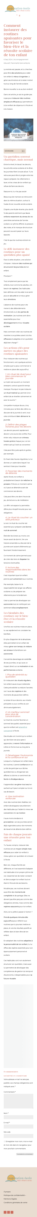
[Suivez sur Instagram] (8, 1212)
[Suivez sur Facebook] (5, 1212)
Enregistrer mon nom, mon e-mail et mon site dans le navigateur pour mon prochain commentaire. (18, 1145)
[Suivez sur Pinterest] (12, 1212)
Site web (7, 1132)
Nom (6, 1113)
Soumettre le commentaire (25, 1154)
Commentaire (10, 1092)
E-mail (7, 1123)
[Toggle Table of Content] (22, 151)
